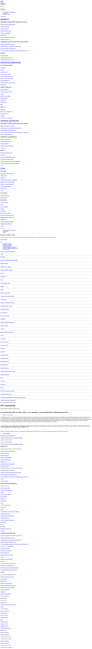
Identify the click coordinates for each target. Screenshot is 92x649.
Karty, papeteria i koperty (6, 74)
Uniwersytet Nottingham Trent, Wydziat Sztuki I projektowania (13, 397)
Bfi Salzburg (3, 256)
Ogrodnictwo (3, 100)
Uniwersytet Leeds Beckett (6, 394)
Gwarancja (3, 154)
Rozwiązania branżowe (7, 244)
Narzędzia (3, 115)
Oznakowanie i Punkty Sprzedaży (7, 515)
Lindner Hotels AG (4, 345)
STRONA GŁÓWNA (7, 243)
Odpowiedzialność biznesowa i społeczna (9, 179)
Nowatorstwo (3, 211)
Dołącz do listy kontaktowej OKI (7, 215)
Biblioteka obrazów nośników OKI (7, 217)
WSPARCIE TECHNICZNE (10, 121)
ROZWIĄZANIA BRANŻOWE (11, 62)
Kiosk (2, 104)
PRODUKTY (5, 19)
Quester (2, 335)
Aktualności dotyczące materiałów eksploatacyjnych (11, 46)
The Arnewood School (5, 315)
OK (1, 241)
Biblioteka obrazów (4, 626)
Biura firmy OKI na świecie (6, 583)
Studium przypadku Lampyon (6, 305)
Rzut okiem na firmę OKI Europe (7, 173)
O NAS (3, 168)
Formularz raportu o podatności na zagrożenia (10, 161)
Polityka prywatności (5, 634)
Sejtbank (2, 286)
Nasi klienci (3, 177)
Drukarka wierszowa (5, 28)
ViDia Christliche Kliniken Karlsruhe (8, 371)
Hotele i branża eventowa (6, 96)
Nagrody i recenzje (4, 623)
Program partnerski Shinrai (6, 186)
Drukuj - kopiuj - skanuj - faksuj (7, 78)
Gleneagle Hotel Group (5, 283)
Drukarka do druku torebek (6, 76)
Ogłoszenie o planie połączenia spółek (8, 604)
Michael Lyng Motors (5, 374)
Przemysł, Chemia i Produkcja (6, 91)
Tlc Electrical (3, 338)
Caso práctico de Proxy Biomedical (7, 296)
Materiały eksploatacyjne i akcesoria (8, 125)
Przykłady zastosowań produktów (9, 247)
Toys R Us (3, 381)
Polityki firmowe (4, 598)
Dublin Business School (5, 292)
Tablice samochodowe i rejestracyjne (8, 82)
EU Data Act (3, 147)
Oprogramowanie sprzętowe (6, 141)
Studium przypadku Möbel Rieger (7, 322)
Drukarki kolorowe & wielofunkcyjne (8, 24)
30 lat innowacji (4, 175)
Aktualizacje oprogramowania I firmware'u (9, 163)
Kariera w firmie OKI (5, 589)
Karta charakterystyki (5, 143)
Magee (2, 279)
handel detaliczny (4, 496)
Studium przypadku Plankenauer (7, 332)
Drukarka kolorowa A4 (5, 80)
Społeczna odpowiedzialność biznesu (8, 585)
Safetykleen (3, 384)
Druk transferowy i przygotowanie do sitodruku (10, 511)
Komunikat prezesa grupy (6, 213)
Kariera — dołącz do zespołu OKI (7, 184)
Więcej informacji (4, 239)
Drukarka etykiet (4, 89)
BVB (2, 377)
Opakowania (3, 67)
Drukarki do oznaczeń (5, 39)
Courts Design (3, 299)
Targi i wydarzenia (4, 206)
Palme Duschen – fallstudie (6, 266)
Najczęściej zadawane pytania (6, 152)
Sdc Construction (4, 312)
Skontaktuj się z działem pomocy (7, 159)
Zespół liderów (3, 581)
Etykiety (2, 69)
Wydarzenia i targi (4, 621)
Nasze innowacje (4, 197)
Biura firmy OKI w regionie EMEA (8, 182)
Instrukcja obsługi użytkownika (7, 145)
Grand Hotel (3, 276)
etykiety (2, 509)
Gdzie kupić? (5, 13)
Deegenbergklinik (4, 364)
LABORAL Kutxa (4, 325)
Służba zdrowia (4, 102)
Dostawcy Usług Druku (5, 488)
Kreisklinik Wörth (4, 355)
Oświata (2, 93)
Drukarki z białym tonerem (6, 30)
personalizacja (3, 84)
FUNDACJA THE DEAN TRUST (8, 390)
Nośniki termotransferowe (6, 33)
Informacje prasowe (4, 202)
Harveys (2, 273)
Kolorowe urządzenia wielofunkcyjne (10, 248)
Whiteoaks (3, 328)
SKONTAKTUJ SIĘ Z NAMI (9, 12)
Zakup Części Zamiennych (6, 134)
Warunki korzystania (5, 632)
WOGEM (2, 348)
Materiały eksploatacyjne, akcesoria (8, 44)
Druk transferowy (4, 72)
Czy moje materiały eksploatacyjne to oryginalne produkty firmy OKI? (14, 50)
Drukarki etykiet (4, 35)
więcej (2, 190)
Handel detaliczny (4, 98)
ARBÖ (2, 253)
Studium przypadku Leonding (6, 270)
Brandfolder (3, 109)
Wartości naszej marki (5, 195)
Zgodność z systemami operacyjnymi (8, 157)
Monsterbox (3, 351)
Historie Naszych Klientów (6, 528)
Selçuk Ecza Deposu (5, 368)
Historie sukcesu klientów (6, 57)
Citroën (2, 289)
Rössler (2, 387)
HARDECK (3, 319)
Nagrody (2, 208)
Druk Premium (3, 113)
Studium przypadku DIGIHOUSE (7, 302)
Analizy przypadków (7, 246)
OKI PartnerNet (4, 188)
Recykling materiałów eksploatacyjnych (8, 48)
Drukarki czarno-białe (5, 26)
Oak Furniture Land (4, 341)
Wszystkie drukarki (4, 55)
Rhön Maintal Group (5, 361)
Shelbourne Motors (4, 263)
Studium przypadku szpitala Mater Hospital (9, 260)
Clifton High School (5, 309)
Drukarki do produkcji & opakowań (8, 37)
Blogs (2, 204)
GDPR (2, 606)
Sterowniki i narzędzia (5, 139)
